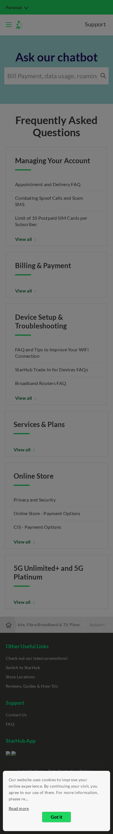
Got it (56, 817)
